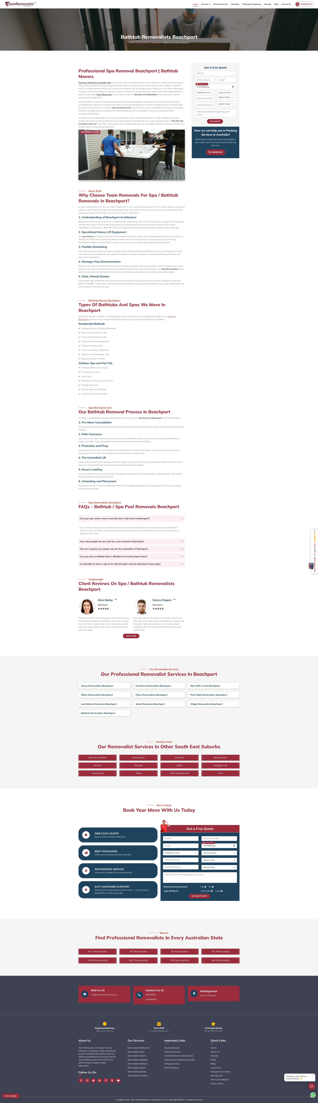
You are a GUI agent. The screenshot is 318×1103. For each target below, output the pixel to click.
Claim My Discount (159, 573)
